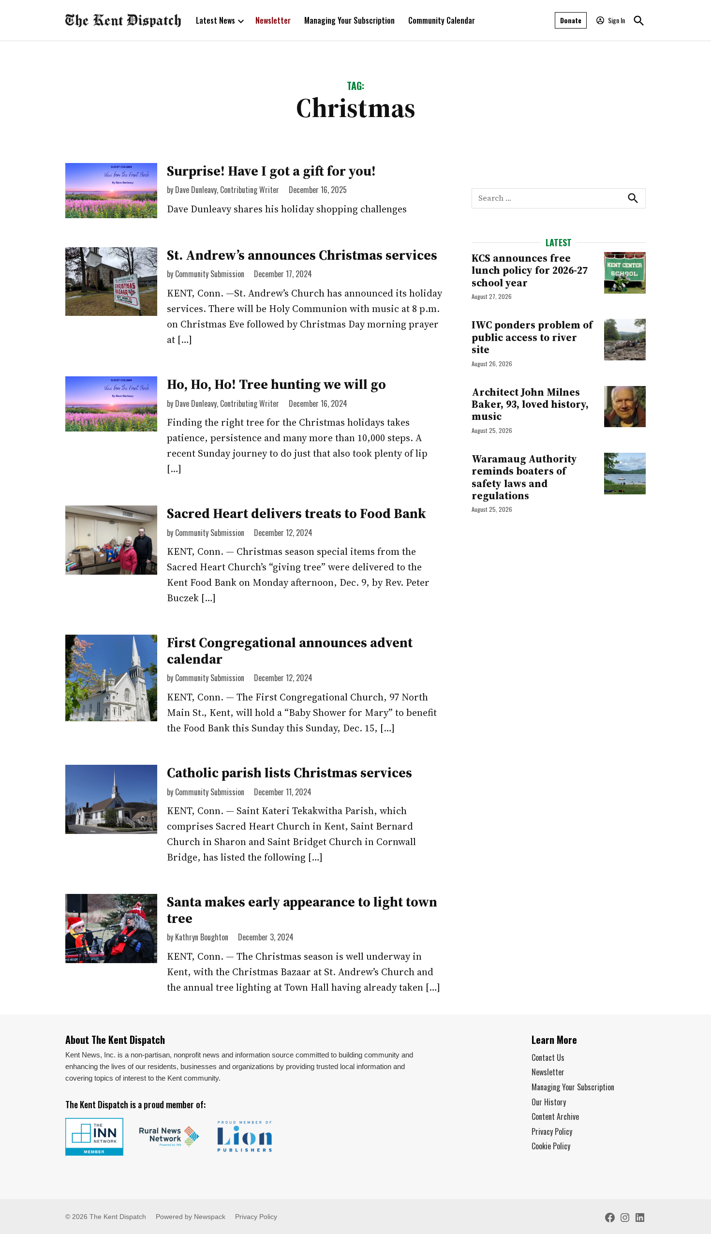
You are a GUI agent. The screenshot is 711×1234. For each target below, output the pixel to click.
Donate (570, 20)
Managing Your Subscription (349, 20)
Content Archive (555, 1116)
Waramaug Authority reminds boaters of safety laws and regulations (524, 477)
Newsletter (273, 20)
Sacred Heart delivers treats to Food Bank (296, 513)
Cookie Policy (551, 1146)
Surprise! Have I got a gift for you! (271, 171)
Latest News (215, 20)
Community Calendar (441, 20)
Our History (549, 1102)
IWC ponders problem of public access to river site (532, 337)
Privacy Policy (552, 1131)
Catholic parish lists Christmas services (289, 772)
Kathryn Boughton (201, 937)
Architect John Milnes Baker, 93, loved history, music (530, 404)
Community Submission (209, 274)
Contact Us (548, 1057)
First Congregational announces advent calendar (290, 650)
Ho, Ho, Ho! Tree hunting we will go (276, 384)
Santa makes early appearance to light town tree (302, 909)
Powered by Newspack (190, 1216)
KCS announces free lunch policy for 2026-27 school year (530, 270)
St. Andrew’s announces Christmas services (302, 255)
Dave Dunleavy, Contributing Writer (227, 189)
